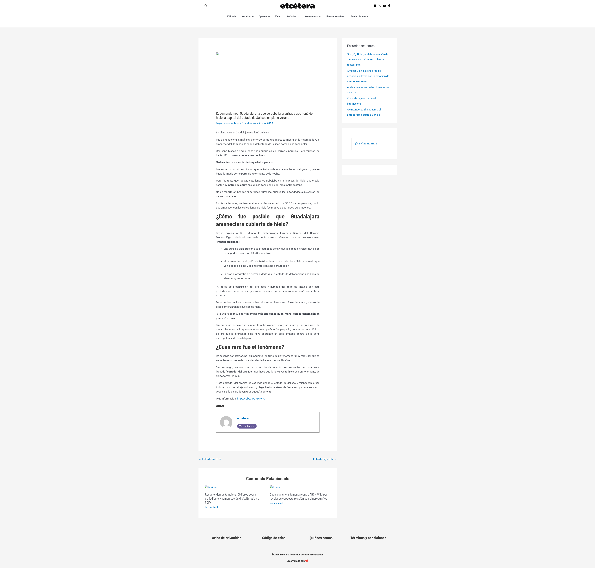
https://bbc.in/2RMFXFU (251, 398)
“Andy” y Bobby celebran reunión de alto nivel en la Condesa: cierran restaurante (367, 59)
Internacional (211, 507)
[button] (206, 5)
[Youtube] (384, 5)
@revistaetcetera (366, 143)
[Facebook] (375, 5)
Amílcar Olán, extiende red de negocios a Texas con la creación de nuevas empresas (368, 76)
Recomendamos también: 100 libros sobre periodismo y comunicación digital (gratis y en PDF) (232, 498)
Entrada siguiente (325, 459)
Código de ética (274, 537)
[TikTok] (389, 5)
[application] (252, 16)
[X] (379, 5)
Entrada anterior (210, 459)
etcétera (243, 418)
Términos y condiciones (368, 537)
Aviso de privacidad (226, 537)
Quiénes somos (321, 537)
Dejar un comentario (228, 123)
